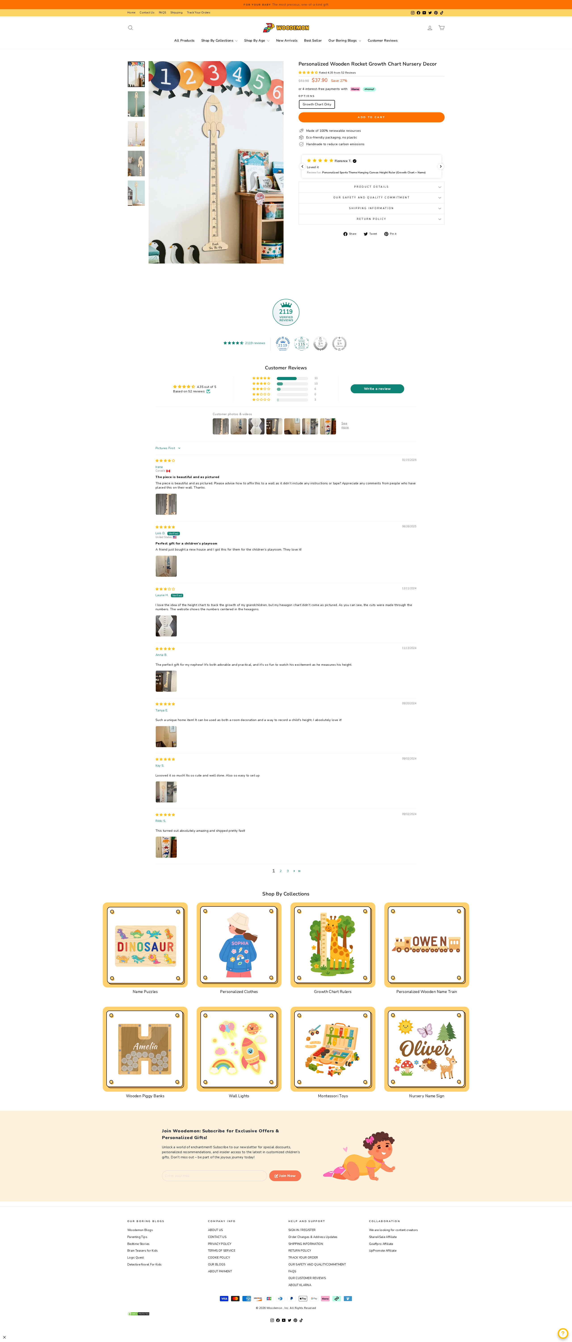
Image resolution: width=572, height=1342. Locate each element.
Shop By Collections (217, 40)
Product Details (371, 187)
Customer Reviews (383, 40)
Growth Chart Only (317, 104)
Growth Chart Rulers (332, 991)
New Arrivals (287, 40)
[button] (309, 72)
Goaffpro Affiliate (381, 1244)
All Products (184, 40)
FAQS (162, 12)
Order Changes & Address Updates (313, 1237)
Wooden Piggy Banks (145, 1096)
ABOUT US (215, 1230)
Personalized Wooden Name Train (426, 991)
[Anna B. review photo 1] (166, 681)
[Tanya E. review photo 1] (166, 736)
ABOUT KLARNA (299, 1285)
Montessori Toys (333, 1096)
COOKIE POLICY (219, 1258)
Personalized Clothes (239, 991)
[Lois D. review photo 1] (166, 566)
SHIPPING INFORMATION (305, 1244)
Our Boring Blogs (343, 40)
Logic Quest (135, 1258)
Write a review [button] (377, 388)
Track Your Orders (198, 12)
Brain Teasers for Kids (142, 1251)
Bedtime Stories (138, 1244)
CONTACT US (217, 1237)
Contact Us (147, 12)
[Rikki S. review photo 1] (166, 847)
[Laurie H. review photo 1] (166, 626)
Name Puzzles (145, 991)
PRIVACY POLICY (219, 1244)
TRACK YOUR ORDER (303, 1258)
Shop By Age (255, 40)
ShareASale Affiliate (383, 1237)
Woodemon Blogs (140, 1230)
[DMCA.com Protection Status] (286, 1314)
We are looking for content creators (393, 1230)
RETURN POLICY (299, 1251)
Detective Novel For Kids (144, 1265)
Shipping (176, 12)
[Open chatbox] (563, 1333)
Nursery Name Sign (426, 1096)
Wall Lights (239, 1096)
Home (131, 12)
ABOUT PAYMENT (220, 1272)
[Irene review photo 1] (166, 504)
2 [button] (281, 871)
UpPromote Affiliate (383, 1251)
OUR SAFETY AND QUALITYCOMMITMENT (317, 1265)
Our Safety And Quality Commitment (371, 197)
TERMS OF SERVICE (222, 1251)
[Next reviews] (441, 166)
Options (307, 96)
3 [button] (288, 871)
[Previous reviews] (302, 166)
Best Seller (313, 40)
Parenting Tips (137, 1237)
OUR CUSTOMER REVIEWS (307, 1278)
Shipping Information (371, 208)
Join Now (287, 1175)
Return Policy (372, 219)
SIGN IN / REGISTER (301, 1230)
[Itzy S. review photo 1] (166, 792)
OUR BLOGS (216, 1265)
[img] (165, 461)
